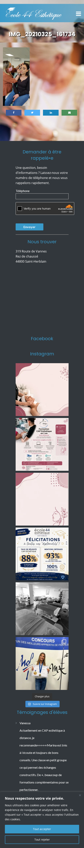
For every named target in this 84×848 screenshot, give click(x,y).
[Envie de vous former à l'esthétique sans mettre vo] (42, 444)
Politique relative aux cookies (41, 819)
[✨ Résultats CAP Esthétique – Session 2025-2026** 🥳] (42, 554)
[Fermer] (80, 795)
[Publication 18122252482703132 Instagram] (42, 608)
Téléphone (22, 191)
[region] (42, 820)
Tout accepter (42, 829)
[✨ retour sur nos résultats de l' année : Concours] (42, 663)
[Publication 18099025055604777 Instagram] (42, 389)
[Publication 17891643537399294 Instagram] (42, 499)
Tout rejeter (42, 839)
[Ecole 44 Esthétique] (33, 13)
